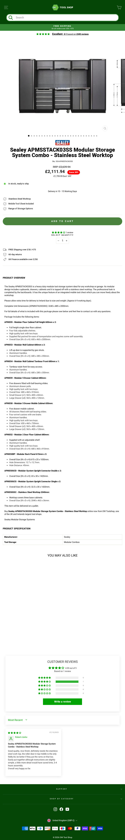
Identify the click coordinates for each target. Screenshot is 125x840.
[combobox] (66, 17)
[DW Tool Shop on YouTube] (67, 809)
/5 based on (70, 34)
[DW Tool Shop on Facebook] (61, 809)
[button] (59, 232)
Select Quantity (62, 235)
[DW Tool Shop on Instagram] (55, 809)
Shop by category (61, 799)
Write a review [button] (62, 702)
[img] (14, 732)
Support (61, 789)
